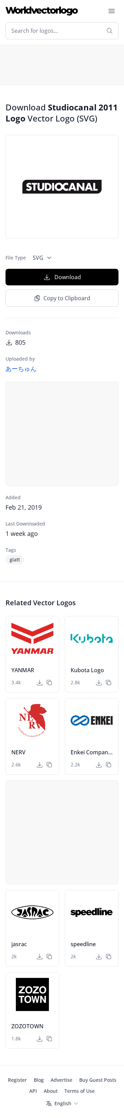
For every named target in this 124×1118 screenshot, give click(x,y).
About (51, 1091)
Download (67, 277)
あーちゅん (21, 368)
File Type (16, 257)
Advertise (61, 1080)
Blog (39, 1080)
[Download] (39, 682)
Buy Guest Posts (97, 1080)
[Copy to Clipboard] (49, 682)
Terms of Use (79, 1091)
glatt (15, 559)
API (33, 1091)
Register (17, 1080)
